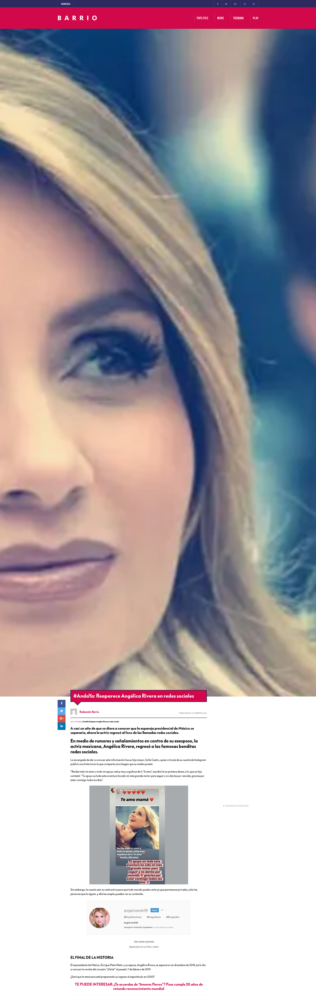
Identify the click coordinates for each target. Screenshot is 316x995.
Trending (78, 722)
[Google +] (235, 3)
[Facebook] (218, 3)
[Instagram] (244, 3)
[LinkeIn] (62, 726)
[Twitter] (226, 3)
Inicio (72, 722)
